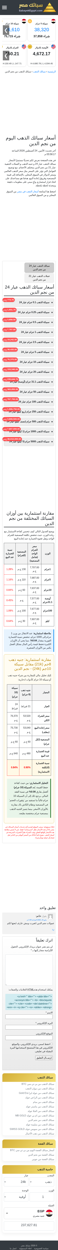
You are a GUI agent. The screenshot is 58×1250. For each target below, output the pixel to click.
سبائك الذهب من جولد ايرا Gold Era (36, 1093)
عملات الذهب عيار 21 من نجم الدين (39, 278)
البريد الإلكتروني (44, 1023)
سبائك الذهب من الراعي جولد (39, 1097)
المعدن (50, 1175)
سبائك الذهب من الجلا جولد (41, 1111)
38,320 (41, 29)
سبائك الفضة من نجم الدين (41, 1154)
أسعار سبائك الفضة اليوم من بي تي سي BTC (32, 1150)
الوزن (51, 1190)
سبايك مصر (25, 1245)
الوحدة (25, 1190)
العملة (51, 1205)
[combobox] (29, 1213)
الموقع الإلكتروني (44, 1033)
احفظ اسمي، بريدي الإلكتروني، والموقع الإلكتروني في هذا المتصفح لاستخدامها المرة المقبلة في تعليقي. (31, 1048)
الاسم (49, 1012)
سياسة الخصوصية (41, 1248)
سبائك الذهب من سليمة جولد (40, 1124)
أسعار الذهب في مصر (28, 191)
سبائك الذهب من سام (43, 1102)
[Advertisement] (29, 104)
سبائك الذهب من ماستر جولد (40, 1106)
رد (53, 929)
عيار (26, 1175)
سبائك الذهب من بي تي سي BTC (38, 1084)
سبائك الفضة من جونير (43, 1159)
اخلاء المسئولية (25, 1248)
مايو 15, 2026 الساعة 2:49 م (37, 920)
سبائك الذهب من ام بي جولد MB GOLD (34, 1115)
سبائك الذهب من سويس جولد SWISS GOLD (32, 1129)
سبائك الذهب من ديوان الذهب (39, 1088)
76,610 (12, 29)
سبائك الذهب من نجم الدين (41, 1120)
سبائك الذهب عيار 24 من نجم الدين (39, 268)
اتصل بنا (13, 1248)
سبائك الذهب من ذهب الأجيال (39, 1133)
